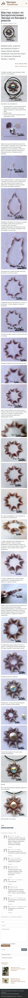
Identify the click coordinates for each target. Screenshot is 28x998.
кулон (12, 827)
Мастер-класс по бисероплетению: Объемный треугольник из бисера (18, 981)
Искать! (24, 949)
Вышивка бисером (7, 957)
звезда (8, 827)
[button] (26, 3)
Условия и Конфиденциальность (8, 996)
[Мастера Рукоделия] (9, 3)
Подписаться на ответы (8, 943)
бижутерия (3, 827)
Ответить (10, 847)
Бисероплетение (6, 954)
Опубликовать (5, 945)
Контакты (19, 996)
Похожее (4, 964)
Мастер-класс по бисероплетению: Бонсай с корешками (18, 969)
